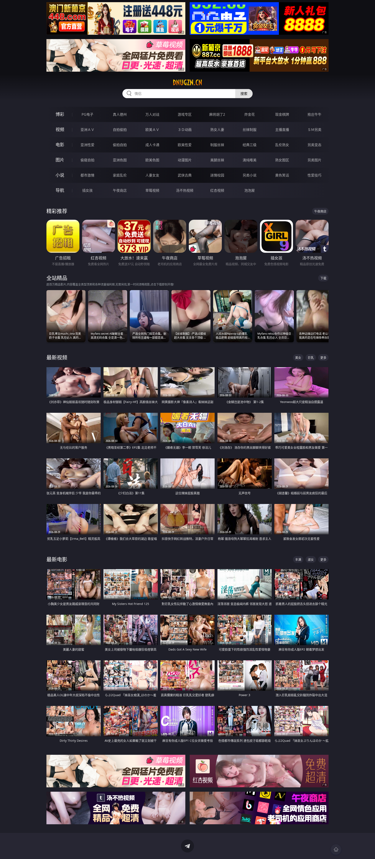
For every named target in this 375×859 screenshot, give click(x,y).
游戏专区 (185, 114)
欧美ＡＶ (152, 129)
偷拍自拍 (120, 144)
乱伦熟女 (282, 144)
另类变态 (314, 144)
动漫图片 (185, 160)
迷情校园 (217, 175)
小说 (60, 175)
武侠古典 (185, 175)
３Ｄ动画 (185, 129)
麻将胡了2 (217, 114)
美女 (298, 357)
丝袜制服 (250, 129)
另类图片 (314, 160)
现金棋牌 (282, 114)
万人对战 (152, 114)
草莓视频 (152, 190)
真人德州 (120, 114)
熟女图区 (282, 160)
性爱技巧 (314, 175)
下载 (323, 278)
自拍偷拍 (120, 129)
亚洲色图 (120, 160)
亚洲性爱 (87, 144)
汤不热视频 (184, 190)
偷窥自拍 (87, 160)
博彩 (60, 114)
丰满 (298, 559)
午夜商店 (120, 190)
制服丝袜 (217, 144)
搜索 (243, 93)
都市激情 (87, 175)
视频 (60, 129)
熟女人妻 (217, 129)
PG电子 (87, 114)
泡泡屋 (249, 190)
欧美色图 (152, 160)
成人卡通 (152, 144)
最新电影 (56, 559)
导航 (60, 190)
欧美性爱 (185, 144)
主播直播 (282, 129)
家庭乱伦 (120, 175)
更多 (323, 357)
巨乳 (311, 357)
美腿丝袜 (217, 160)
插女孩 (87, 190)
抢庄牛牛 (314, 114)
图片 (60, 160)
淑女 (311, 559)
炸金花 (249, 114)
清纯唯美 (250, 160)
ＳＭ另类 (314, 129)
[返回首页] (336, 849)
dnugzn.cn (187, 82)
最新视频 (56, 357)
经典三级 (250, 144)
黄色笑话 (282, 175)
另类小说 (250, 175)
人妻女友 (152, 175)
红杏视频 (217, 190)
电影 (60, 145)
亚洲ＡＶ (87, 129)
